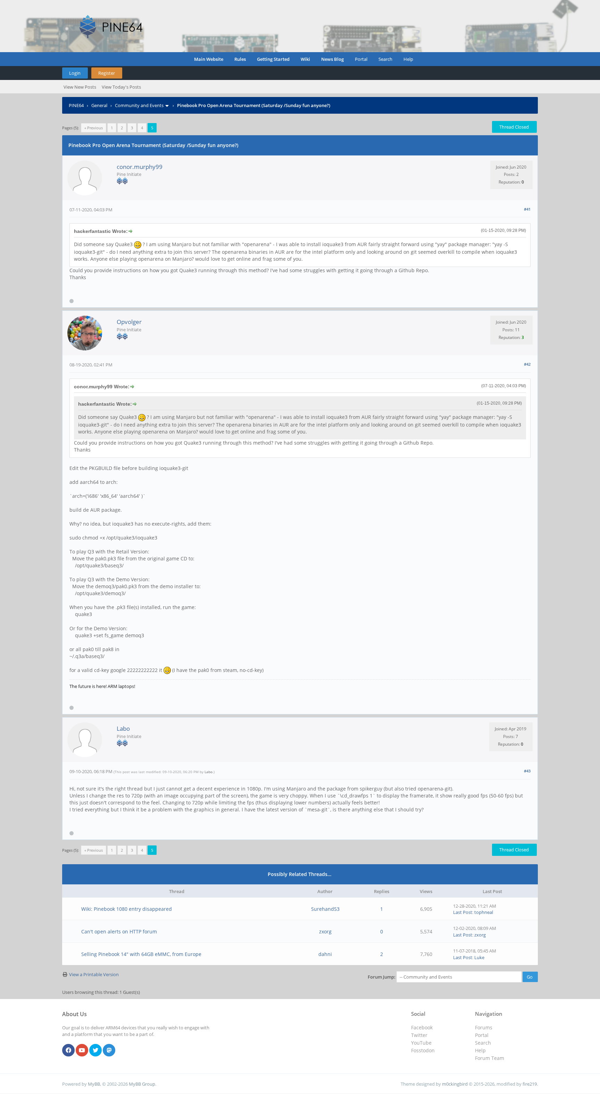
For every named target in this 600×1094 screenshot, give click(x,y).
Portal (361, 59)
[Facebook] (68, 1050)
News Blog (332, 59)
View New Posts (80, 87)
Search (385, 59)
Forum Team (489, 1058)
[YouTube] (82, 1050)
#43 (527, 770)
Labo (123, 728)
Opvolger (129, 322)
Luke (479, 957)
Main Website (208, 59)
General (99, 105)
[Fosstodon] (109, 1050)
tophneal (483, 912)
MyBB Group (142, 1084)
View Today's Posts (121, 87)
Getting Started (273, 59)
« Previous (93, 127)
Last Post (462, 912)
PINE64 (76, 105)
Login (75, 73)
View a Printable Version (94, 974)
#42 (527, 364)
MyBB (94, 1084)
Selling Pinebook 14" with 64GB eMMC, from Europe (141, 954)
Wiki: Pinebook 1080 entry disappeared (126, 909)
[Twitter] (95, 1050)
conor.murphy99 (139, 167)
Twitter (419, 1035)
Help (408, 59)
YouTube (421, 1042)
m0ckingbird (455, 1084)
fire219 (530, 1084)
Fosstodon (423, 1050)
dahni (325, 954)
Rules (240, 59)
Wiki (305, 59)
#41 (527, 209)
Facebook (422, 1027)
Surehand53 (325, 909)
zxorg (325, 931)
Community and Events (139, 105)
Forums (483, 1027)
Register (106, 73)
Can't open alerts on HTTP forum (119, 931)
